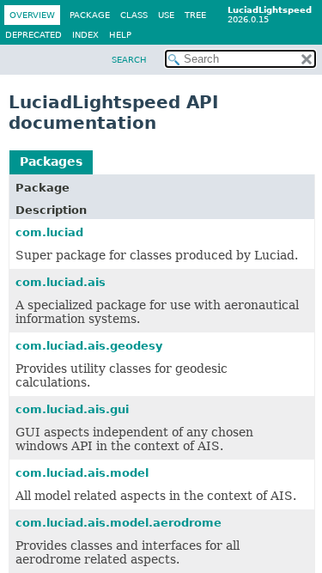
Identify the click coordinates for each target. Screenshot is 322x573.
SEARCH (129, 59)
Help (120, 35)
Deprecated (33, 35)
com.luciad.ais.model (82, 472)
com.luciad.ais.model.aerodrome (118, 522)
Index (85, 35)
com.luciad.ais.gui (72, 409)
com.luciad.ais (60, 282)
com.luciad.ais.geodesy (88, 345)
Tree (195, 15)
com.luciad (49, 232)
